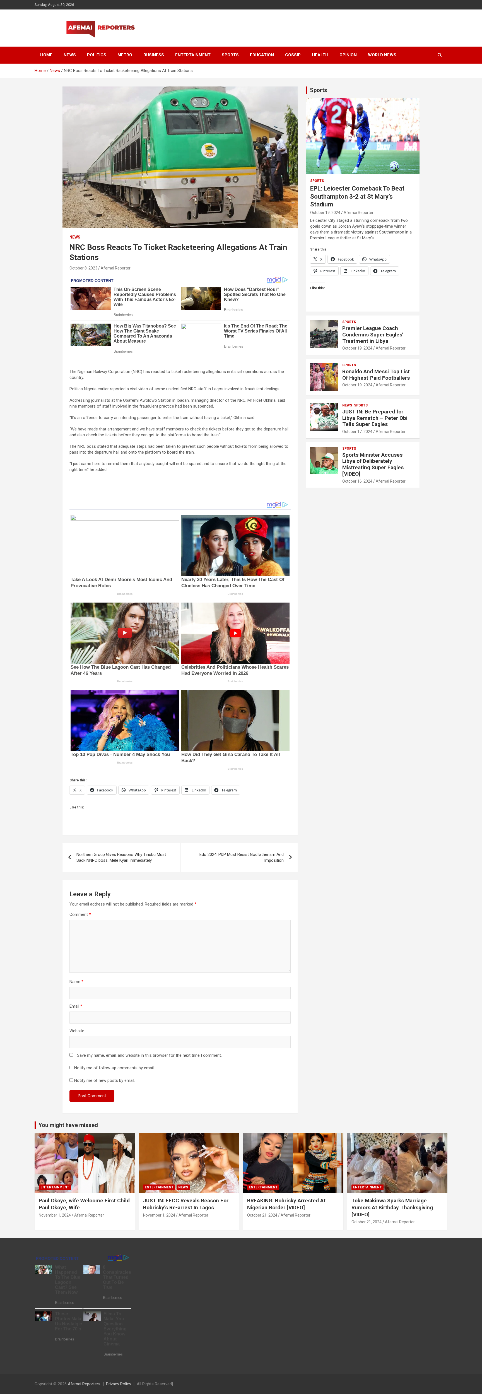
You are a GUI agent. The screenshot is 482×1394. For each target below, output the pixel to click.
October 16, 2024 (357, 481)
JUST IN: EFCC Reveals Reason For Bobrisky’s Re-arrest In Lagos (185, 1204)
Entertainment (193, 54)
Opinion (348, 54)
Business (153, 54)
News (70, 54)
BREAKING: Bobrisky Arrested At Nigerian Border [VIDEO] (286, 1204)
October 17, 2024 (357, 431)
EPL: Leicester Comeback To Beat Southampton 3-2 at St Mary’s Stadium (357, 196)
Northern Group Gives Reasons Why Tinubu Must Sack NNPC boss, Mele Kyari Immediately (121, 857)
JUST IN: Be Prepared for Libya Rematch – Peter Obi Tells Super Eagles (375, 418)
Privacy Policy (118, 1383)
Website (76, 1030)
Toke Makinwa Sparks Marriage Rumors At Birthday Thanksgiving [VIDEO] (392, 1207)
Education (262, 54)
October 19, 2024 (325, 212)
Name (76, 981)
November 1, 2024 (55, 1215)
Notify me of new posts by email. (104, 1080)
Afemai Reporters (84, 1383)
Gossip (293, 54)
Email (75, 1006)
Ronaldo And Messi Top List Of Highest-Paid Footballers (376, 374)
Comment (80, 914)
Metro (124, 54)
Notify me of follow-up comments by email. (114, 1067)
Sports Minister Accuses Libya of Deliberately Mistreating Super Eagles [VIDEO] (373, 464)
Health (320, 54)
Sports (230, 54)
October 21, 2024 (262, 1215)
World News (382, 54)
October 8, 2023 (83, 268)
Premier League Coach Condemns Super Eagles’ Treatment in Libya (373, 334)
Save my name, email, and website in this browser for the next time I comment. (149, 1055)
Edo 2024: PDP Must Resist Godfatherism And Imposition (241, 857)
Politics (96, 54)
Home (46, 54)
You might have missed (68, 1125)
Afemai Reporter (116, 268)
